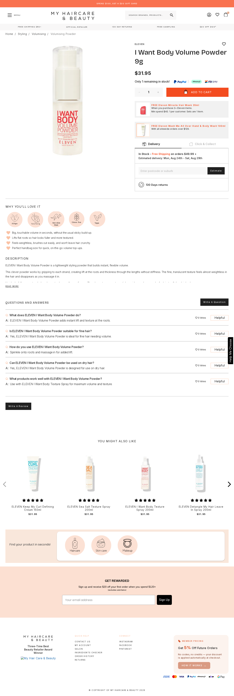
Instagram (126, 641)
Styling (22, 34)
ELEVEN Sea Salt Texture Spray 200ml (88, 508)
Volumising (39, 34)
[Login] (209, 15)
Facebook (125, 645)
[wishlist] (224, 44)
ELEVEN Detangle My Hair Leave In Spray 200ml (201, 508)
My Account (83, 645)
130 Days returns (157, 184)
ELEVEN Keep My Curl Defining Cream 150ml (33, 508)
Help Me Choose (230, 350)
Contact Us (82, 641)
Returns (80, 660)
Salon (79, 649)
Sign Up (164, 599)
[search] (171, 15)
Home (9, 34)
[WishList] (217, 15)
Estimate (216, 170)
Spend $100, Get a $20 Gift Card (117, 3)
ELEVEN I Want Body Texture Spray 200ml (145, 508)
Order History (84, 656)
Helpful (219, 318)
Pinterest (125, 649)
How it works (194, 665)
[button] (229, 484)
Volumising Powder (63, 34)
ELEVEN (140, 44)
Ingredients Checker (88, 652)
